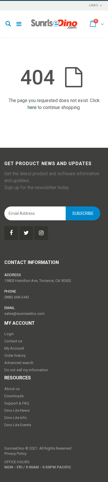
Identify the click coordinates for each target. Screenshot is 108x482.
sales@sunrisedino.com (24, 313)
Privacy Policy (15, 453)
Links (93, 5)
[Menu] (18, 24)
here (32, 107)
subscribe (83, 213)
